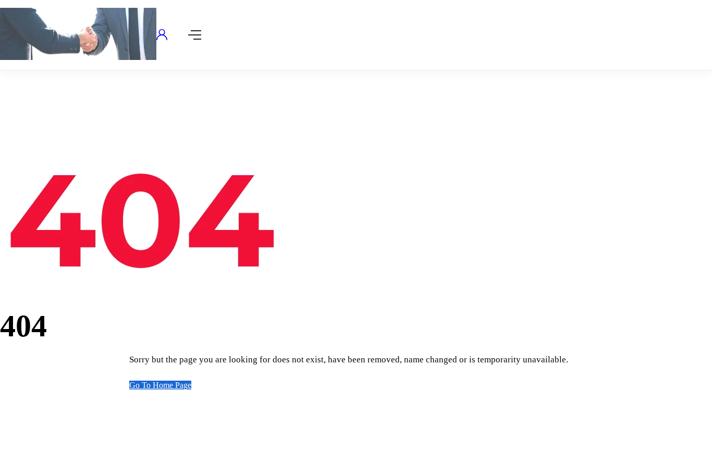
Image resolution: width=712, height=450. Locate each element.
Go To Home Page (160, 385)
